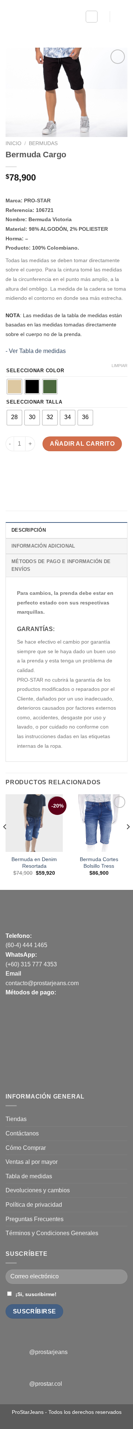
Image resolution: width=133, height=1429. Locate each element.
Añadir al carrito (82, 444)
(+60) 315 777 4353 (31, 964)
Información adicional (43, 546)
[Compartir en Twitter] (39, 474)
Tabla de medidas (29, 1176)
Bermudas (43, 143)
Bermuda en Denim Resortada (34, 863)
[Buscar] (101, 16)
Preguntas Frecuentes (35, 1219)
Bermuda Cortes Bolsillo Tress (99, 863)
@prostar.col (45, 1384)
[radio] (14, 386)
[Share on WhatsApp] (12, 474)
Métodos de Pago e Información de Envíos (60, 565)
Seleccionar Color (35, 370)
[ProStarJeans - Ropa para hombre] (40, 16)
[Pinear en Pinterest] (65, 474)
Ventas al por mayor (32, 1162)
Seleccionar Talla (34, 402)
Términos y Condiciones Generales (52, 1233)
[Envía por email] (52, 474)
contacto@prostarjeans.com (42, 983)
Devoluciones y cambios (38, 1190)
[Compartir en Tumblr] (79, 474)
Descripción (28, 530)
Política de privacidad (34, 1205)
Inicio (13, 143)
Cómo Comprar (26, 1148)
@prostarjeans (48, 1352)
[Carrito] (121, 17)
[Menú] (92, 17)
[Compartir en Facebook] (26, 474)
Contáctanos (22, 1133)
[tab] (66, 530)
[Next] (128, 841)
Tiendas (16, 1119)
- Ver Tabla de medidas (36, 351)
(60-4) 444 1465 (26, 945)
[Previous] (5, 841)
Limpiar (119, 365)
